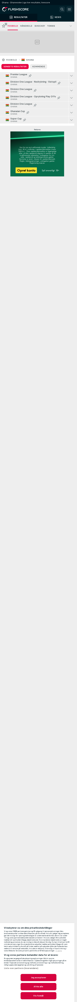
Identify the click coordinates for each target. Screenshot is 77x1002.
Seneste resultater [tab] (15, 66)
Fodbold (11, 60)
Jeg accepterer (38, 977)
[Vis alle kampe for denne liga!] (71, 75)
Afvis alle (38, 986)
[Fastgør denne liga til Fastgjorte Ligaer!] (30, 76)
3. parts (59, 951)
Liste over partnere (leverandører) (21, 968)
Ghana (30, 60)
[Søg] (62, 9)
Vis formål (38, 995)
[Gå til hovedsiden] (18, 9)
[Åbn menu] (69, 9)
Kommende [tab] (38, 66)
